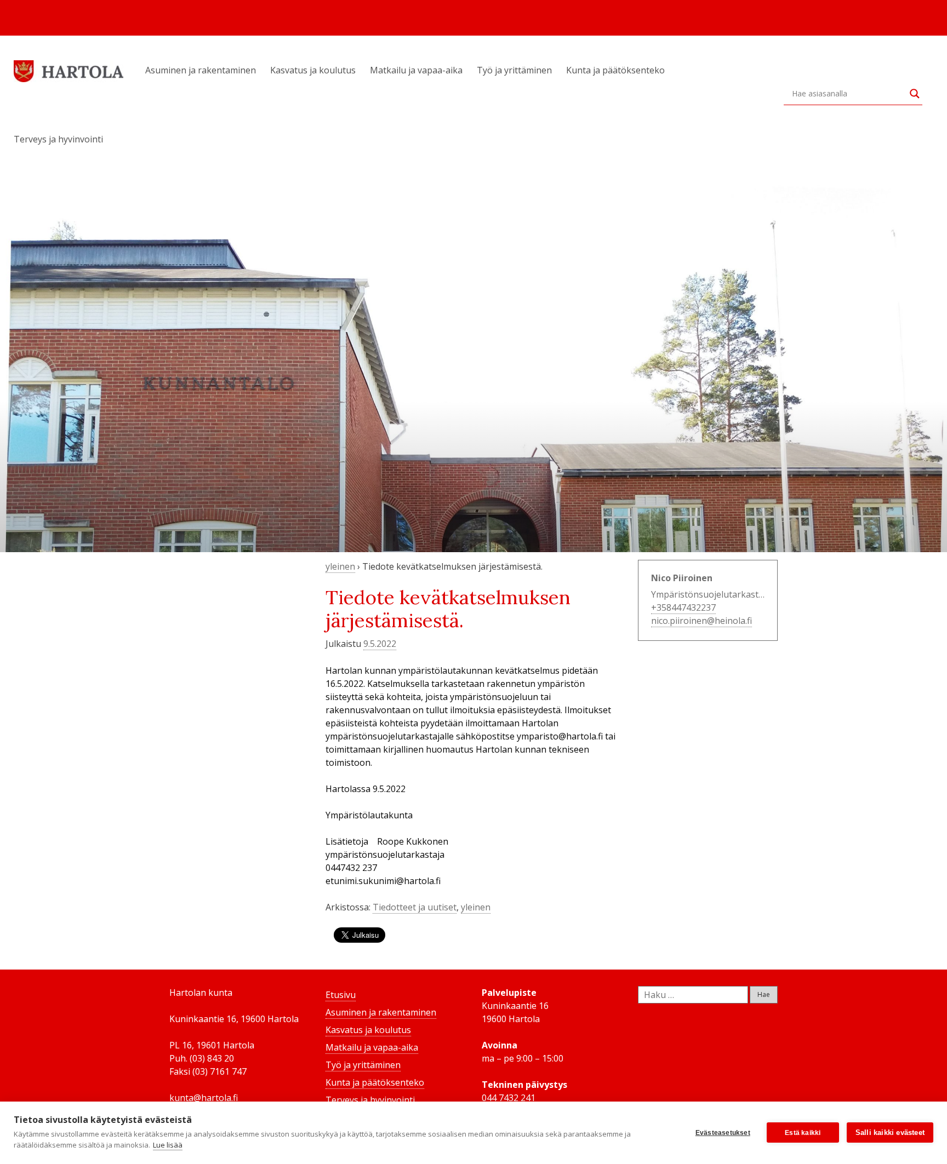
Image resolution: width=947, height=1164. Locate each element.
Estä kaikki (802, 1133)
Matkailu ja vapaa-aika (416, 70)
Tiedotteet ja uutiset (415, 907)
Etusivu (341, 995)
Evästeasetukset (722, 1133)
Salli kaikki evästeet (890, 1132)
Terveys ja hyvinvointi (58, 139)
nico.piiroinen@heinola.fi (701, 621)
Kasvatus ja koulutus (313, 70)
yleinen (340, 566)
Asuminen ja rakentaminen (200, 70)
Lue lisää (167, 1145)
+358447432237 (683, 607)
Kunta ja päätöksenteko (615, 70)
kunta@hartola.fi (203, 1098)
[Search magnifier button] (914, 94)
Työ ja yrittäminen (514, 70)
